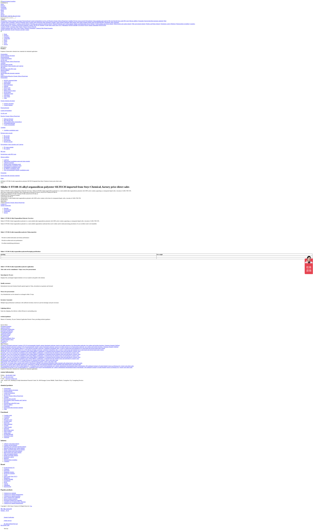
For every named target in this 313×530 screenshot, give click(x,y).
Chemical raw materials (10, 493)
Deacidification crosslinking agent (12, 165)
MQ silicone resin (8, 120)
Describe (6, 208)
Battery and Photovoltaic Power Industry (14, 449)
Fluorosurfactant (5, 57)
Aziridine (3, 63)
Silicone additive (5, 70)
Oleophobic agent (8, 436)
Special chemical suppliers (10, 499)
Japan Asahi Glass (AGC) (10, 476)
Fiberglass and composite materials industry (15, 446)
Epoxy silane (7, 89)
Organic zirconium (9, 103)
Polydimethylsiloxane (9, 123)
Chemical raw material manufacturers (13, 494)
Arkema (6, 483)
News (2, 13)
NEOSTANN (7, 486)
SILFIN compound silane (10, 80)
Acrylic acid (4, 60)
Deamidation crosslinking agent (12, 167)
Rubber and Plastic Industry (11, 455)
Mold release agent (9, 430)
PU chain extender (8, 147)
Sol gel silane (7, 92)
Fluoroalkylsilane (8, 85)
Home (2, 4)
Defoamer (6, 428)
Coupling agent (8, 415)
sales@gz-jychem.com (11, 378)
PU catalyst (7, 148)
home (2, 76)
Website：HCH (5, 510)
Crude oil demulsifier (9, 124)
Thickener (6, 437)
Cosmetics (6, 461)
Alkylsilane (7, 95)
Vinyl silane (7, 96)
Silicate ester (7, 87)
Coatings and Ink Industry (10, 445)
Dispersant (6, 422)
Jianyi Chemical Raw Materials (12, 497)
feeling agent (7, 433)
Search (3, 19)
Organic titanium (8, 105)
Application (4, 8)
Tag (31, 506)
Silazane (6, 86)
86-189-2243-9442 (15, 16)
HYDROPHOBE (8, 434)
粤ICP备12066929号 (6, 509)
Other (2, 74)
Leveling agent (8, 421)
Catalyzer (6, 159)
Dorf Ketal (6, 470)
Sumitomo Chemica (9, 472)
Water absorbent (8, 424)
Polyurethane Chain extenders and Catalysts (12, 66)
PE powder (7, 136)
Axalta (5, 475)
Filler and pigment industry (11, 454)
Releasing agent (8, 419)
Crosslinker (7, 417)
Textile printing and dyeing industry (13, 451)
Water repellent (8, 431)
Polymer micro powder (6, 64)
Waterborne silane (8, 93)
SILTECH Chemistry (9, 473)
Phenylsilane (7, 83)
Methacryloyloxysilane (10, 90)
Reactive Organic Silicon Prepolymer (10, 61)
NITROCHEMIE (8, 479)
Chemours (6, 469)
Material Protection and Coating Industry (14, 448)
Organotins (3, 71)
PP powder (7, 137)
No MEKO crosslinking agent (11, 168)
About (2, 11)
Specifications (7, 209)
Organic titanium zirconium (8, 55)
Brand (2, 10)
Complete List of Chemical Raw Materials (15, 502)
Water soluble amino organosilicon (13, 122)
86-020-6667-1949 (5, 16)
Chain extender (8, 427)
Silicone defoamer (8, 119)
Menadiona (7, 478)
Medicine (6, 458)
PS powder (7, 138)
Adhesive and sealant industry (11, 443)
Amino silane (7, 82)
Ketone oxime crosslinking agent (12, 164)
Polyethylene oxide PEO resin (8, 69)
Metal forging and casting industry (13, 452)
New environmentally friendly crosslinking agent (16, 170)
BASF (5, 482)
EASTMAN (7, 480)
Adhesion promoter (9, 162)
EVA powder (7, 140)
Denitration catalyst (9, 457)
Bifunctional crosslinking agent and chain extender (17, 161)
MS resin (3, 67)
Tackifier (6, 425)
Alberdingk (7, 485)
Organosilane (4, 54)
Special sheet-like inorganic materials (10, 73)
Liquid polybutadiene (6, 58)
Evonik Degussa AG (9, 467)
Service (2, 14)
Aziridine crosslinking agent (11, 130)
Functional (3, 7)
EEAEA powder (8, 141)
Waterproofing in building (10, 460)
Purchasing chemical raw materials (13, 500)
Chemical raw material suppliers (12, 496)
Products (3, 5)
